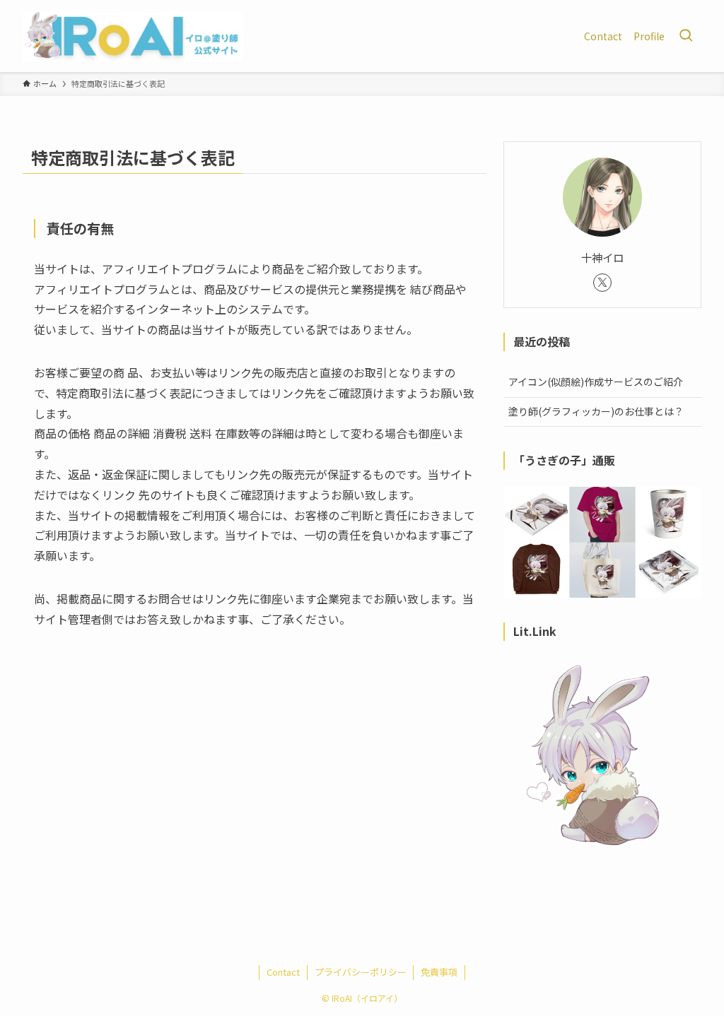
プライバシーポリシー (361, 972)
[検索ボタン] (685, 36)
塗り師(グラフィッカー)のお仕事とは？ (596, 411)
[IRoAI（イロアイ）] (133, 36)
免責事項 (439, 972)
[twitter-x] (602, 282)
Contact (283, 972)
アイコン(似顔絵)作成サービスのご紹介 (595, 381)
